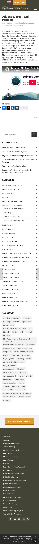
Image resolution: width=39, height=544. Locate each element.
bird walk (29, 332)
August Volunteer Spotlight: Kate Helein (18, 155)
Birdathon (6, 193)
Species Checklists (9, 277)
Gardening (20, 359)
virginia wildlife (8, 390)
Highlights (6, 249)
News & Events (8, 273)
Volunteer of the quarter (12, 393)
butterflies (31, 345)
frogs (5, 359)
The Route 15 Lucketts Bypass (14, 151)
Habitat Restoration (10, 245)
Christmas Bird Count (13, 216)
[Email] (17, 108)
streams (21, 383)
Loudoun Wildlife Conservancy (14, 257)
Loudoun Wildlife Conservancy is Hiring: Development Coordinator (18, 171)
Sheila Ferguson (28, 23)
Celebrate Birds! (9, 348)
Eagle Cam (6, 225)
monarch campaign (25, 376)
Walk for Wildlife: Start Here (13, 147)
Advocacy (6, 440)
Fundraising (7, 233)
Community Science (10, 205)
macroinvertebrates (10, 372)
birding (15, 332)
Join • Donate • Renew (19, 421)
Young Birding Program (12, 514)
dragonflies (7, 352)
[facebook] (10, 519)
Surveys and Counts (10, 281)
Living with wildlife (9, 365)
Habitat (5, 237)
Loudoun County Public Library (14, 369)
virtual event (20, 390)
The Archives (7, 285)
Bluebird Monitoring (12, 208)
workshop (7, 400)
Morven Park (7, 379)
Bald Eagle (7, 321)
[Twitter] (8, 108)
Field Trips (6, 229)
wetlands (20, 397)
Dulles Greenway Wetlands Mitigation (16, 355)
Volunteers (6, 293)
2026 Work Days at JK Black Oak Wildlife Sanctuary (18, 160)
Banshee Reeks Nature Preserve (14, 328)
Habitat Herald (8, 241)
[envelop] (24, 519)
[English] (9, 1)
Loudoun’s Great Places (12, 487)
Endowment (7, 470)
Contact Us (22, 541)
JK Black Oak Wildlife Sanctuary (14, 253)
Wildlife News (7, 297)
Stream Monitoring (12, 220)
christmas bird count (24, 348)
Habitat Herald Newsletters (13, 473)
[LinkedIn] (13, 108)
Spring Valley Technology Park (14, 166)
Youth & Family (8, 305)
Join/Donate (20, 2)
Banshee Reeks (8, 325)
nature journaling (9, 383)
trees (23, 386)
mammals (23, 372)
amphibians (27, 318)
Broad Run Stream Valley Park (14, 345)
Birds (4, 197)
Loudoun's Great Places (11, 261)
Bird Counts (7, 453)
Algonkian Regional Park (11, 318)
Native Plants (7, 269)
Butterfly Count (10, 212)
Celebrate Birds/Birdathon (13, 450)
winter (28, 397)
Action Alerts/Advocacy (13, 25)
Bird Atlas (6, 332)
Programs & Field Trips (12, 497)
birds (21, 332)
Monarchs (6, 265)
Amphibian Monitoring (11, 443)
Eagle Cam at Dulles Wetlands (14, 467)
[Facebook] (4, 108)
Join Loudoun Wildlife (10, 484)
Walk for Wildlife (9, 397)
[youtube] (15, 519)
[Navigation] (35, 9)
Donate (6, 463)
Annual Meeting (8, 189)
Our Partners (8, 494)
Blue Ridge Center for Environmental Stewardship (16, 340)
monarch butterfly (9, 376)
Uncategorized (8, 289)
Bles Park (6, 335)
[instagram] (19, 519)
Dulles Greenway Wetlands (23, 352)
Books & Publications (10, 201)
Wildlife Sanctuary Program (13, 301)
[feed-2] (28, 519)
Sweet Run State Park (11, 386)
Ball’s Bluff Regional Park (22, 321)
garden (12, 359)
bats (30, 328)
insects (28, 359)
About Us (6, 437)
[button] (34, 134)
